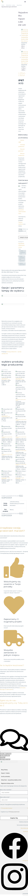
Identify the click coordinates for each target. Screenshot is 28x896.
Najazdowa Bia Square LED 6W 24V (21, 467)
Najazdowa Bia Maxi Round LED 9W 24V (21, 422)
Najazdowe (21, 243)
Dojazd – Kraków (5, 773)
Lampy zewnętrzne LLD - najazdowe (22, 259)
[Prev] (3, 491)
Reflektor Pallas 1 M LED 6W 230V (7, 480)
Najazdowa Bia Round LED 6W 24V (21, 453)
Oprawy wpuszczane (22, 264)
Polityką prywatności (14, 811)
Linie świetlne (5, 378)
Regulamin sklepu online (7, 783)
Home (3, 5)
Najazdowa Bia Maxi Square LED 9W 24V (7, 439)
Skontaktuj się (24, 828)
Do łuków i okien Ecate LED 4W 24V (21, 381)
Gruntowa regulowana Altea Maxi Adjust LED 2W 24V (20, 403)
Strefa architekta (5, 776)
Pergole (18, 6)
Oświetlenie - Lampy (10, 5)
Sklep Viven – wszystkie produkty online (11, 780)
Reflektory (4, 478)
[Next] (3, 493)
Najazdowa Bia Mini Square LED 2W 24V (7, 457)
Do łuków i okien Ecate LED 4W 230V (6, 382)
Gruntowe (18, 399)
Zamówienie (8, 497)
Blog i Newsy (4, 769)
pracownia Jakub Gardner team (22, 211)
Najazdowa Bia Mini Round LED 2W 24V (21, 439)
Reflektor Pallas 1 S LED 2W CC (21, 480)
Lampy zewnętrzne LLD (22, 252)
